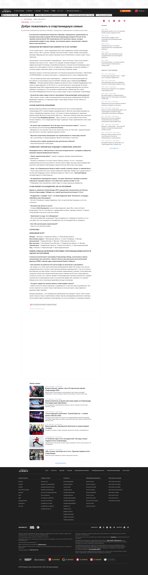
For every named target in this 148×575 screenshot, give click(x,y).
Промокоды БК (68, 489)
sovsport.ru (113, 537)
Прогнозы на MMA (114, 492)
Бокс (19, 495)
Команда (61, 470)
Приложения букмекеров (93, 478)
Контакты (54, 470)
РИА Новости (117, 540)
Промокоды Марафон (70, 503)
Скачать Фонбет (90, 489)
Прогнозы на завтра (114, 500)
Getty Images (110, 540)
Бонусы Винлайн (68, 481)
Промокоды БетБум (69, 500)
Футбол (20, 481)
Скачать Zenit (90, 503)
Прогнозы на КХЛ (113, 497)
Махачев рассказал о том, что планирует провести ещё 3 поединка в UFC (113, 32)
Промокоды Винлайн (70, 497)
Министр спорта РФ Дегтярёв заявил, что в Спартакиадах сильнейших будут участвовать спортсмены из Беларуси (114, 111)
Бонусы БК (67, 478)
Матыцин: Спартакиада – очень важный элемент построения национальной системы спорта (113, 127)
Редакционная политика (82, 470)
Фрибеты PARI (67, 508)
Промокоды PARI (68, 495)
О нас (46, 470)
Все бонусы (44, 481)
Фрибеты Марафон (69, 519)
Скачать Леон (90, 495)
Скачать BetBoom (91, 487)
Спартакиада (25, 22)
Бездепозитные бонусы (48, 487)
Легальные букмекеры (47, 497)
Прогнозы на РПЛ (113, 495)
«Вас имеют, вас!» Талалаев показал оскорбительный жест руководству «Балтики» (111, 55)
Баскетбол (21, 503)
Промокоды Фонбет (69, 492)
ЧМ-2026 (20, 506)
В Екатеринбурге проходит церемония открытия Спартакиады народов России (113, 83)
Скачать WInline (90, 484)
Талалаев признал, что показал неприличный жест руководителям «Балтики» (111, 47)
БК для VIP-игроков (46, 500)
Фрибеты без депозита (47, 489)
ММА (19, 497)
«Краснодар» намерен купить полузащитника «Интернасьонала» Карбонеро (111, 39)
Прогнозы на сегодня (115, 478)
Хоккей (20, 484)
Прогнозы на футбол (115, 481)
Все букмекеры (45, 495)
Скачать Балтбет (91, 506)
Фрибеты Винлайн (69, 514)
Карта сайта (126, 470)
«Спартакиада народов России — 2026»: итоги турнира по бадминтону (113, 76)
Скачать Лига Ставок (92, 500)
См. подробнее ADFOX (94, 549)
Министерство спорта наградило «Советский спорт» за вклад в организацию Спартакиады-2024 (111, 119)
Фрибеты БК (67, 506)
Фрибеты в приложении (47, 484)
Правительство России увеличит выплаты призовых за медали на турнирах (113, 104)
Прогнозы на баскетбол (115, 489)
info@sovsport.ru (42, 544)
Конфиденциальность (98, 470)
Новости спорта (23, 478)
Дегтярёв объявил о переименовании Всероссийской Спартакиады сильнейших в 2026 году (113, 96)
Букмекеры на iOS (46, 508)
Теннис (20, 487)
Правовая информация (113, 470)
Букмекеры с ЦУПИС (46, 503)
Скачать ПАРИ (90, 481)
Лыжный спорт (22, 500)
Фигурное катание (23, 489)
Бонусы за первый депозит (49, 492)
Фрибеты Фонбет (68, 511)
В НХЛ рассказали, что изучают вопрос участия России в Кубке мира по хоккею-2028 (112, 63)
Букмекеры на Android (47, 506)
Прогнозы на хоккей (115, 484)
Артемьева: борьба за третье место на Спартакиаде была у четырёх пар (112, 143)
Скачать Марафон (91, 492)
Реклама (69, 470)
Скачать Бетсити (91, 497)
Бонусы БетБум (68, 484)
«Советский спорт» (40, 308)
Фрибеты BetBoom (69, 517)
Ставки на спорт (45, 478)
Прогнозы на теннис (114, 487)
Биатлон (20, 492)
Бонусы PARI (67, 487)
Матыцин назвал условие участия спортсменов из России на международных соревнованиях (111, 136)
